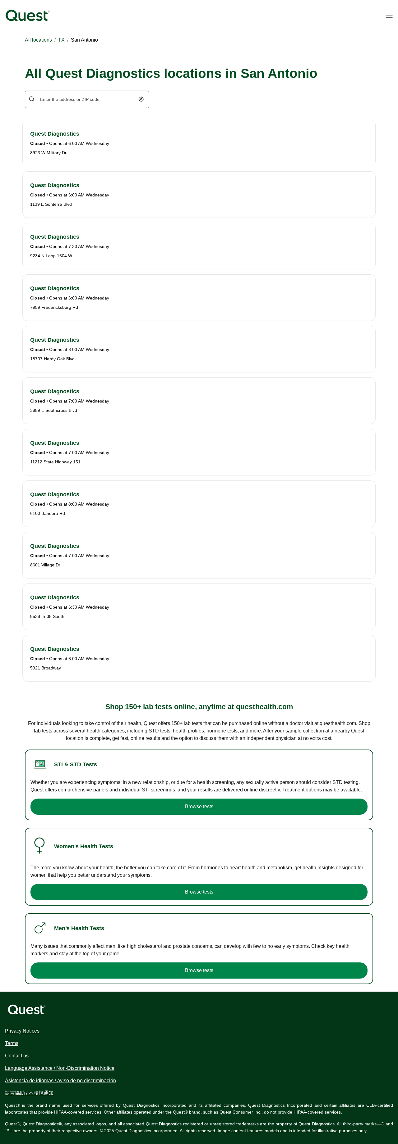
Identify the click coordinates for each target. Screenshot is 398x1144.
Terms (11, 1043)
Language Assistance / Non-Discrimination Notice (59, 1068)
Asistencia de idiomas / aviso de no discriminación (60, 1080)
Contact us (17, 1055)
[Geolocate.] (141, 99)
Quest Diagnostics (54, 134)
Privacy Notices (22, 1031)
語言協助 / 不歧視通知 (29, 1093)
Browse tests (199, 806)
